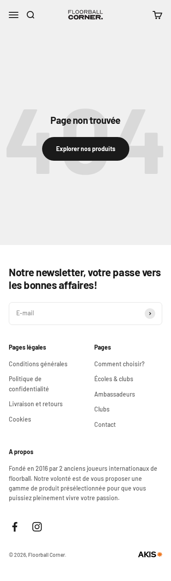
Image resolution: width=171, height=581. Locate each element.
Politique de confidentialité (29, 383)
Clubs (102, 409)
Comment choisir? (119, 364)
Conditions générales (38, 364)
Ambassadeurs (114, 394)
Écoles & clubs (113, 379)
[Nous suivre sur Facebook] (15, 527)
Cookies (20, 419)
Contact (105, 424)
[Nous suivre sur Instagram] (37, 527)
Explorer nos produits (85, 148)
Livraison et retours (36, 404)
